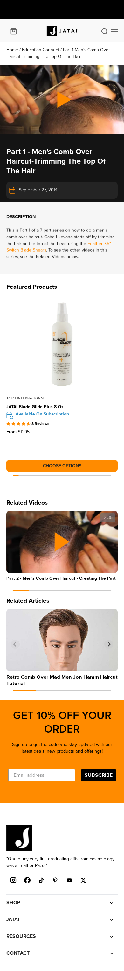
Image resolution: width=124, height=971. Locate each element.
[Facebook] (27, 880)
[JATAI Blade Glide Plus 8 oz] (62, 344)
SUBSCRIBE (99, 775)
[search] (104, 31)
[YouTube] (69, 880)
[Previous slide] (15, 644)
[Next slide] (108, 644)
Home (12, 50)
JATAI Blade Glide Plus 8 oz (35, 406)
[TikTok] (41, 880)
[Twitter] (83, 880)
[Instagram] (13, 880)
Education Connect (41, 50)
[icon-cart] (13, 31)
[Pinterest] (55, 880)
